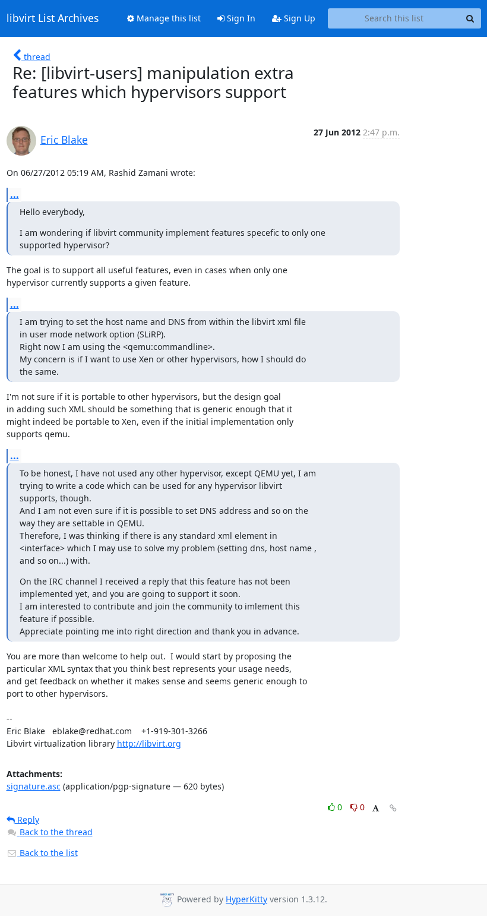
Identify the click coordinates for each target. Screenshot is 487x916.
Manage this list (167, 18)
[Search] (470, 18)
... (14, 194)
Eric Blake (64, 139)
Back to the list (47, 852)
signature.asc (34, 786)
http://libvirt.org (149, 743)
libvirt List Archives (53, 18)
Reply (27, 819)
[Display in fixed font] (376, 809)
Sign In (239, 18)
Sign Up (298, 18)
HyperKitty (246, 899)
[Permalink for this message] (393, 808)
